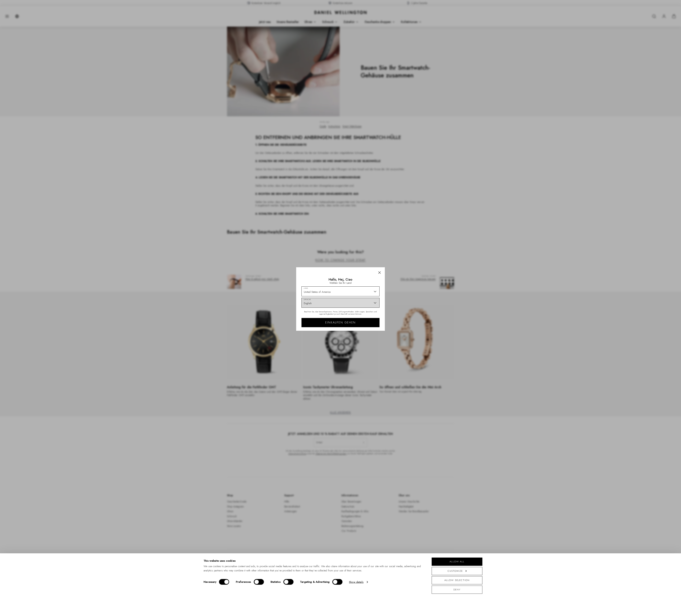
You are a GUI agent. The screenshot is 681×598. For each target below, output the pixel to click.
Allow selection (457, 580)
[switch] (259, 582)
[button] (379, 272)
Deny (457, 589)
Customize (455, 571)
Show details (356, 582)
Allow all (457, 561)
